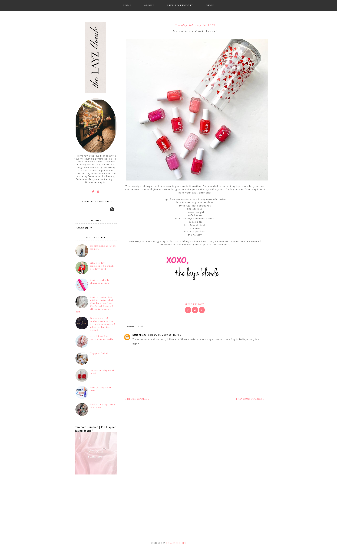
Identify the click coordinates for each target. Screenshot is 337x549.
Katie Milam (139, 334)
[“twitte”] (93, 191)
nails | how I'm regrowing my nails (101, 338)
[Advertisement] (87, 516)
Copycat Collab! (100, 353)
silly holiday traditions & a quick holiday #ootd (102, 265)
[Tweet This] (195, 310)
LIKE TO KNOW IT (180, 5)
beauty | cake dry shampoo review (100, 281)
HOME (127, 5)
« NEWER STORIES (137, 399)
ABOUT (149, 5)
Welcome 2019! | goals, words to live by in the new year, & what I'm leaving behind (102, 324)
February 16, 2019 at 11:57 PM (164, 334)
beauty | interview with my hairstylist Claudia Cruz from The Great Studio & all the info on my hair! (94, 304)
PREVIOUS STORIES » (250, 399)
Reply (136, 343)
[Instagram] (98, 191)
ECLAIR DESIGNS (176, 543)
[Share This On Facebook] (188, 310)
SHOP (210, 5)
